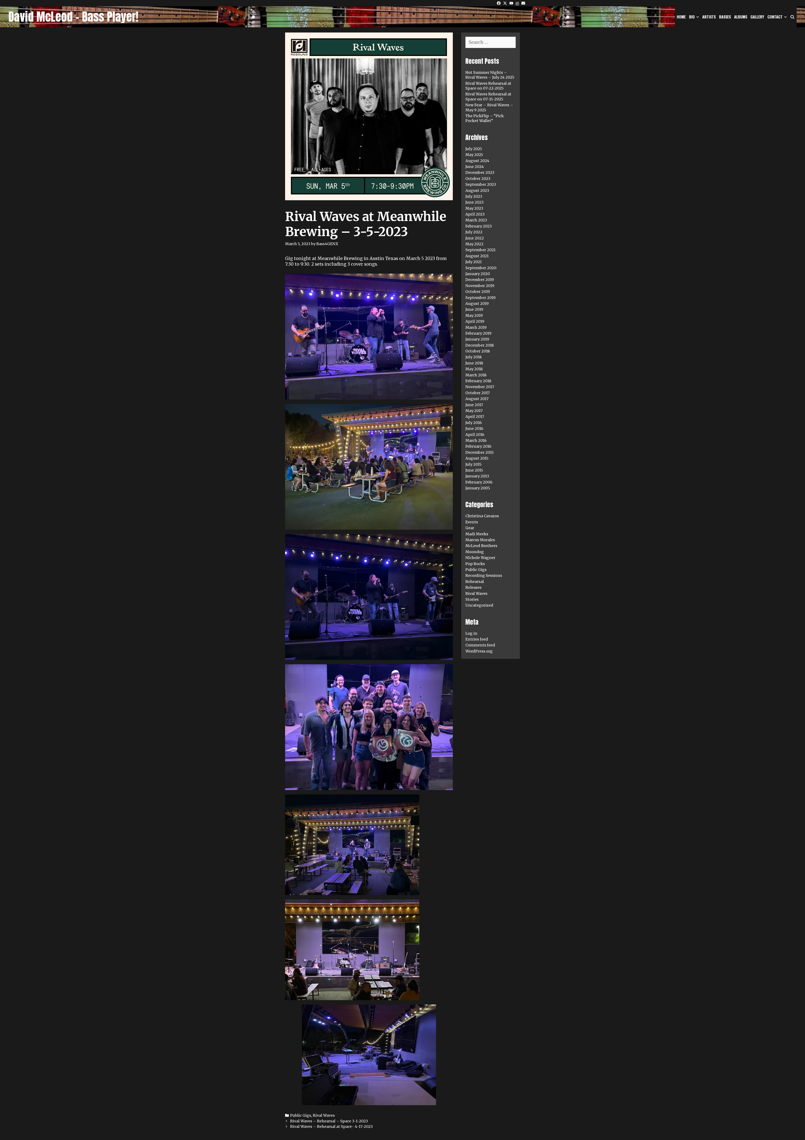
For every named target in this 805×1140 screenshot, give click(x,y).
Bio (692, 16)
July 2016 (473, 422)
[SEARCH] (792, 16)
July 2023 (473, 196)
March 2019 (476, 327)
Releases (473, 587)
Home (681, 16)
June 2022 (474, 238)
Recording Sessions (483, 575)
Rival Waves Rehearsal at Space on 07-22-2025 (488, 86)
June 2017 (474, 404)
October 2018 (477, 351)
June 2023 (474, 202)
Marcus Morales (480, 539)
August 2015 (476, 458)
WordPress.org (479, 651)
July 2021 (473, 261)
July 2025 (473, 148)
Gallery (757, 16)
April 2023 (475, 214)
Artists (709, 16)
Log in (471, 633)
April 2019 (474, 321)
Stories (472, 599)
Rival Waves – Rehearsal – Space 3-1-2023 (329, 1121)
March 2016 (476, 440)
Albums (740, 16)
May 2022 (474, 244)
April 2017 (474, 416)
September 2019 (480, 297)
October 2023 (477, 178)
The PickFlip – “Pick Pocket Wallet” (484, 118)
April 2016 (474, 434)
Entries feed (476, 639)
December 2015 (479, 452)
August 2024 (477, 160)
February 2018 (478, 380)
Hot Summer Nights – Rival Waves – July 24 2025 (489, 75)
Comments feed (480, 645)
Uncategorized (479, 605)
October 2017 (477, 392)
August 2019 (477, 303)
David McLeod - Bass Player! (73, 16)
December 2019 (479, 279)
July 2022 (473, 232)
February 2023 (478, 226)
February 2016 (478, 446)
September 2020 (480, 267)
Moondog (474, 551)
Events (471, 522)
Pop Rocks (475, 563)
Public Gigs (300, 1115)
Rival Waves (324, 1115)
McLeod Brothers (481, 545)
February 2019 (478, 333)
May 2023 (474, 208)
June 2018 (474, 363)
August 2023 (477, 190)
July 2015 (473, 464)
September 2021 (480, 249)
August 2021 (477, 255)
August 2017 (476, 398)
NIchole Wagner (480, 557)
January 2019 (477, 339)
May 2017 (474, 410)
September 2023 (480, 184)
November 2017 (479, 386)
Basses (725, 16)
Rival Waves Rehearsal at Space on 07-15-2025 (488, 96)
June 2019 (474, 309)
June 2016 (474, 428)
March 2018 (476, 375)
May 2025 (474, 154)
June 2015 (474, 470)
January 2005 (477, 488)
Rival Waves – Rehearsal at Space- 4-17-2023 (331, 1126)
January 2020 (477, 273)
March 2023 (476, 220)
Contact (775, 16)
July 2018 (473, 357)
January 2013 (477, 476)
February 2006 (478, 482)
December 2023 (479, 172)
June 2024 (474, 166)
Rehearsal (474, 581)
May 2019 (474, 315)
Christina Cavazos (482, 515)
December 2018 (479, 345)
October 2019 (477, 291)
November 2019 (479, 285)
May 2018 (474, 369)
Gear (469, 527)
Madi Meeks (476, 534)
